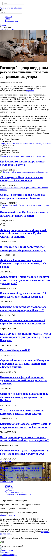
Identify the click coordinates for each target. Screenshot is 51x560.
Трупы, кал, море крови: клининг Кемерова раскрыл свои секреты (22, 412)
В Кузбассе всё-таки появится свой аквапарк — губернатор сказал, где (23, 248)
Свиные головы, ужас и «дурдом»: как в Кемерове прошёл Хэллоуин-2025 (24, 452)
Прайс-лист (9, 490)
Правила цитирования (14, 492)
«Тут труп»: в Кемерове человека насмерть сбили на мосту (21, 179)
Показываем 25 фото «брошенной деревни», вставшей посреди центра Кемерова (23, 380)
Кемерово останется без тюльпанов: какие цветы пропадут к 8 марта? (23, 308)
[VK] (4, 552)
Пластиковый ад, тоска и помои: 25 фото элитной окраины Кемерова (23, 295)
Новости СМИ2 (6, 482)
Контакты (9, 488)
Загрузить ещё (6, 461)
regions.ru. (30, 91)
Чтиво (7, 19)
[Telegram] (6, 550)
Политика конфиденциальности (18, 494)
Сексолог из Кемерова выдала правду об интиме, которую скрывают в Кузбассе (24, 397)
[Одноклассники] (8, 555)
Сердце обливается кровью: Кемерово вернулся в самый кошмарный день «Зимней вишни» (24, 363)
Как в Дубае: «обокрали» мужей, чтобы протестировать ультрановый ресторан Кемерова (25, 337)
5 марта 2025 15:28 (7, 29)
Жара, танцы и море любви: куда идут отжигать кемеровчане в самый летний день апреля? (25, 280)
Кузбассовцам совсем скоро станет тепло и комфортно (22, 163)
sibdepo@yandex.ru (7, 515)
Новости (8, 17)
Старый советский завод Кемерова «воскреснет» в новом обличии (22, 196)
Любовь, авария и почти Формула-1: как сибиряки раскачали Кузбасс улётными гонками (23, 233)
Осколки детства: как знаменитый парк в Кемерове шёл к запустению (22, 322)
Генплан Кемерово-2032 (15, 350)
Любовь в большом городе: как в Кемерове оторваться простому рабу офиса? (23, 263)
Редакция (8, 486)
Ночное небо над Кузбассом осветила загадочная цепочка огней (24, 214)
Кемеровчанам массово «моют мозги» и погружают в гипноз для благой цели (25, 425)
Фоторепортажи (11, 21)
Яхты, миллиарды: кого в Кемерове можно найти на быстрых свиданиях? (24, 439)
